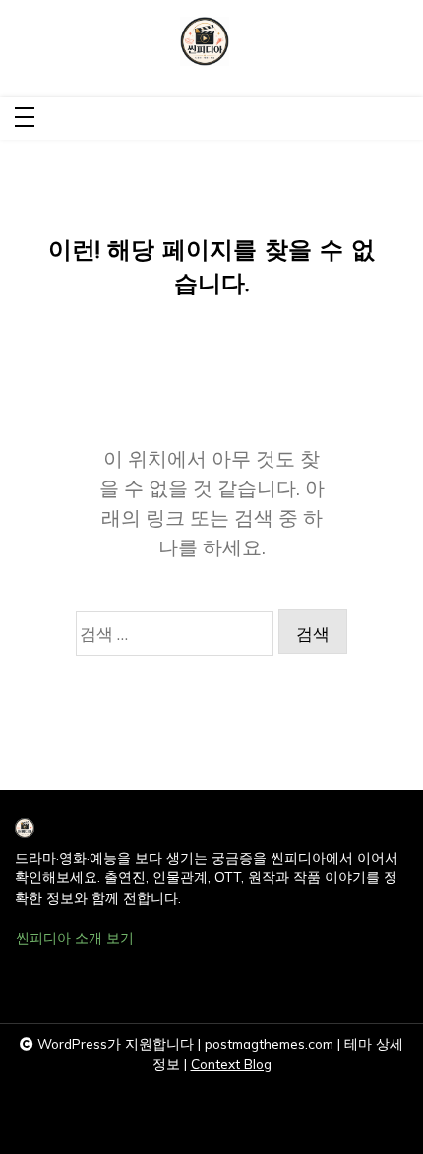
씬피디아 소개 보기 (75, 938)
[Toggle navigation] (24, 118)
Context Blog (231, 1064)
